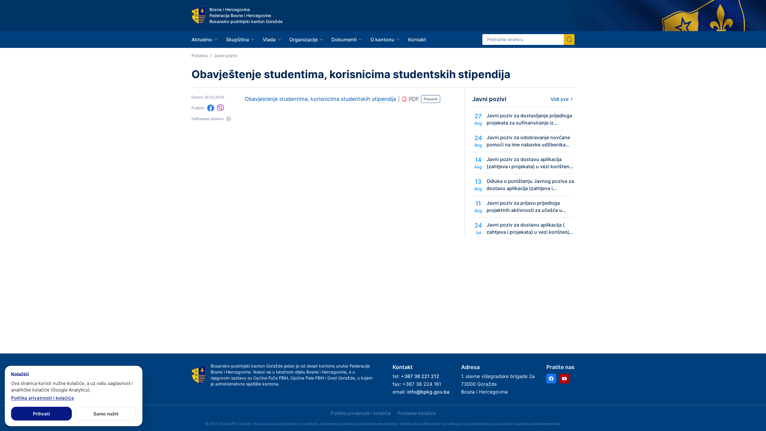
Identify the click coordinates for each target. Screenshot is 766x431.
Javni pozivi (225, 55)
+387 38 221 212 (420, 376)
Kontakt (417, 40)
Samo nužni (105, 414)
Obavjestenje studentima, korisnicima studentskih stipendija (320, 99)
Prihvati (41, 414)
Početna (200, 55)
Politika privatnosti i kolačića (360, 413)
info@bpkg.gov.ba (428, 392)
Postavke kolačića (416, 413)
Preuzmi (430, 99)
